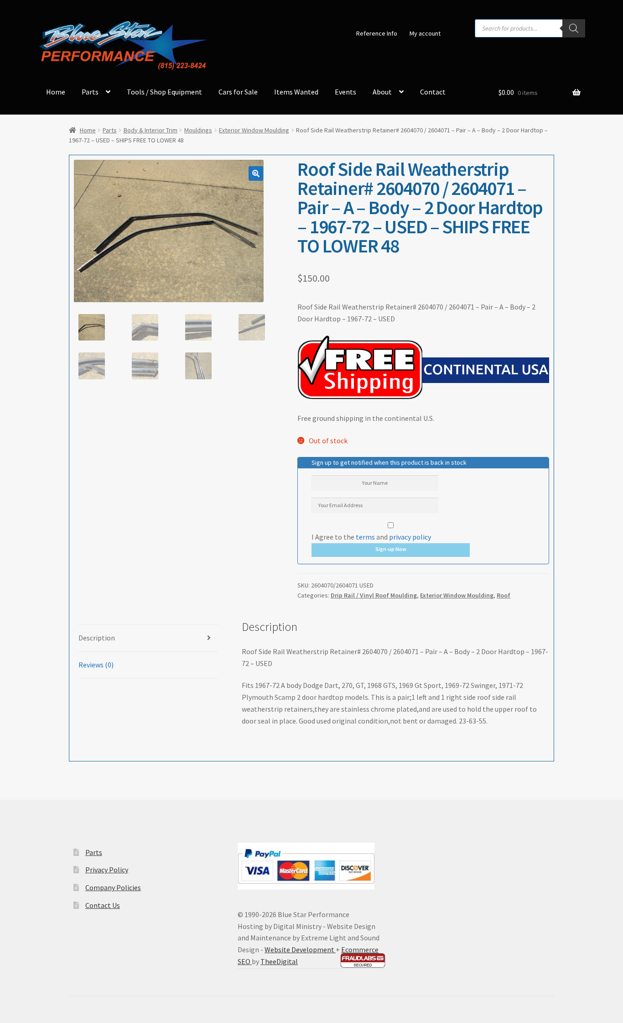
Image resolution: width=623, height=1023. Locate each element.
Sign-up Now (390, 549)
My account (425, 33)
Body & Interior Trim (150, 130)
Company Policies (113, 887)
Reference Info (376, 33)
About (382, 91)
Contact (433, 91)
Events (345, 91)
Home (55, 91)
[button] (256, 173)
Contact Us (102, 905)
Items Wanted (296, 91)
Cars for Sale (238, 91)
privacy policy (410, 536)
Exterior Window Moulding (254, 130)
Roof (503, 595)
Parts (90, 91)
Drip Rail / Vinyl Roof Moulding (374, 595)
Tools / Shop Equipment (164, 91)
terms (365, 536)
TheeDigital (279, 961)
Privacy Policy (106, 869)
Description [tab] (96, 637)
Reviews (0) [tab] (96, 664)
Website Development (300, 949)
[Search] (573, 28)
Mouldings (198, 130)
